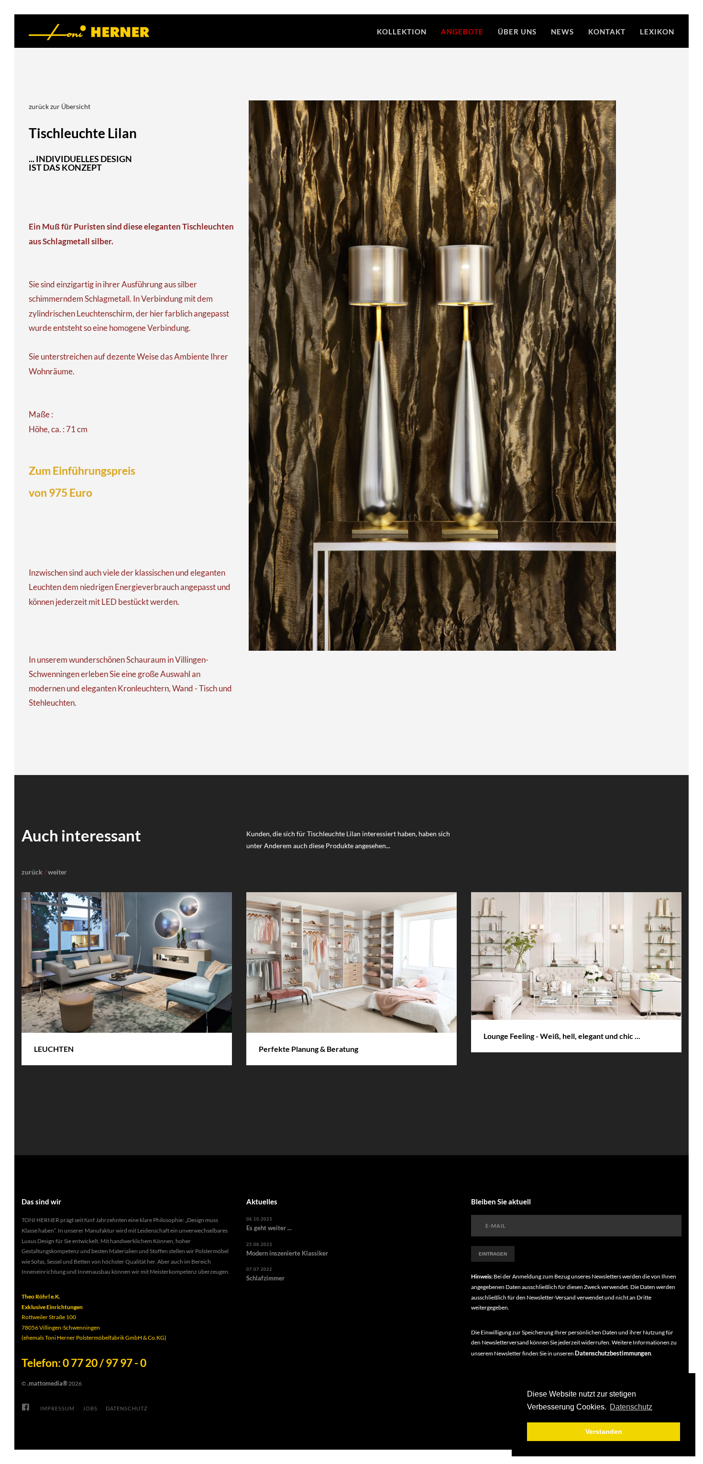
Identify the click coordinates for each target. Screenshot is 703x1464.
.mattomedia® (47, 1383)
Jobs (90, 1408)
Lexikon (657, 31)
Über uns (517, 31)
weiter (57, 872)
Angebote (462, 31)
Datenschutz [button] (631, 1407)
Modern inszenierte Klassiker (287, 1253)
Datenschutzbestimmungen (613, 1353)
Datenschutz (127, 1408)
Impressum (57, 1408)
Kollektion (402, 31)
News (562, 31)
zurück (32, 872)
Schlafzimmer (265, 1278)
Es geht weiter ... (269, 1228)
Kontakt (607, 31)
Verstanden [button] (603, 1431)
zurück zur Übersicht (59, 106)
